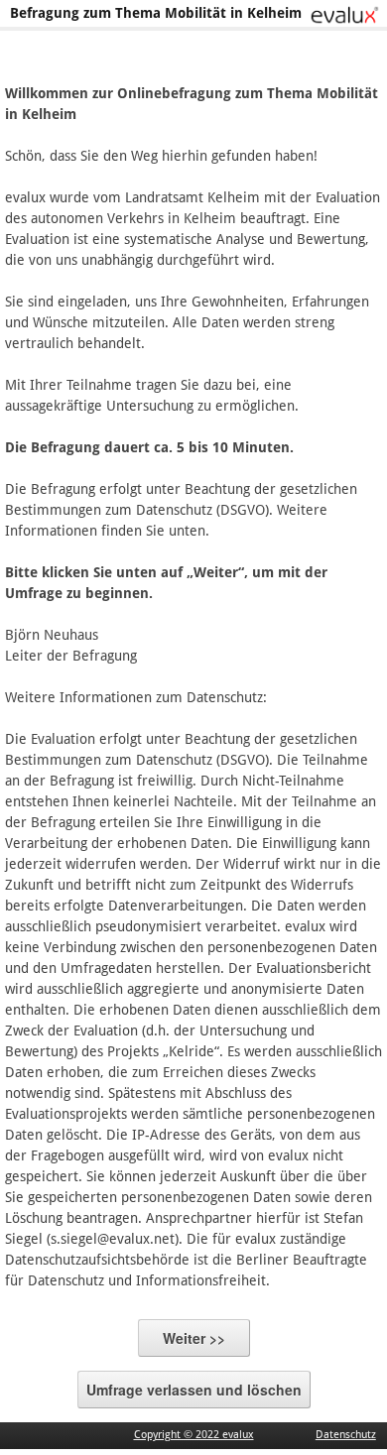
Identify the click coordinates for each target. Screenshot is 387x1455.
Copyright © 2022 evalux (194, 1434)
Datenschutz (346, 1434)
